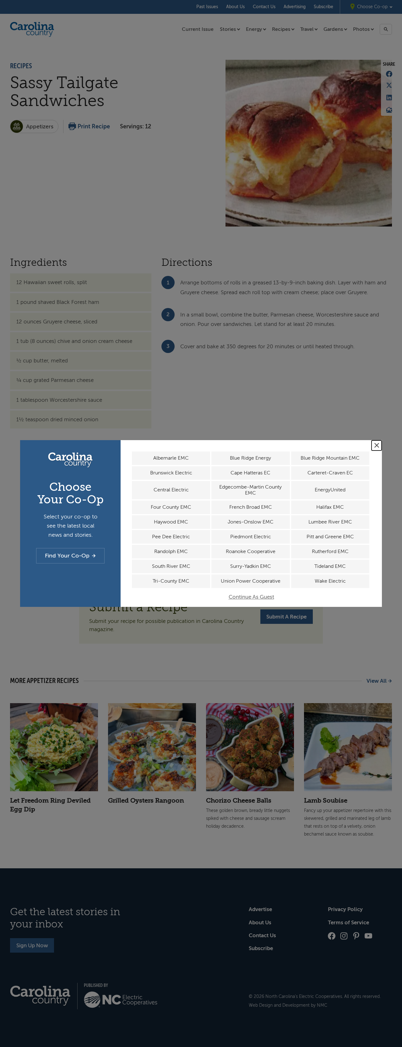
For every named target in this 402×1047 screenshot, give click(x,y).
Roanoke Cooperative (250, 551)
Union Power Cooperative (250, 581)
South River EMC (171, 566)
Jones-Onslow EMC (251, 522)
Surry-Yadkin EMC (250, 566)
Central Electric (171, 490)
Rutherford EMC (330, 551)
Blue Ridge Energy (250, 458)
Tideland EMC (330, 566)
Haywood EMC (171, 522)
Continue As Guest (251, 597)
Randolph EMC (171, 551)
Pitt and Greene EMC (330, 537)
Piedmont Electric (250, 537)
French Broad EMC (250, 507)
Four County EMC (171, 507)
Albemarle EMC (171, 458)
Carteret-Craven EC (330, 473)
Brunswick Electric (171, 473)
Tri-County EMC (171, 581)
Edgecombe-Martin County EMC (250, 490)
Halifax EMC (330, 507)
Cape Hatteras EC (250, 473)
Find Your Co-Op (67, 555)
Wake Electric (330, 581)
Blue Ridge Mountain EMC (330, 458)
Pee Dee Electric (171, 537)
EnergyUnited (330, 490)
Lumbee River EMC (330, 522)
